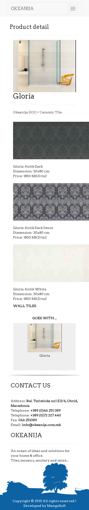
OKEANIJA (22, 8)
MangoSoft (56, 506)
